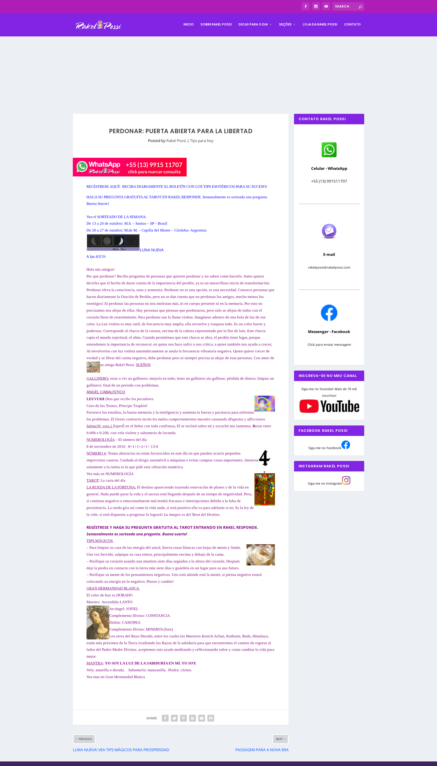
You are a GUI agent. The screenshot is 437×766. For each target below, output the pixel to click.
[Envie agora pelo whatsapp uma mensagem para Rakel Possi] (329, 157)
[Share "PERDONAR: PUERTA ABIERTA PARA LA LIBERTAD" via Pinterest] (183, 718)
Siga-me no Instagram (325, 483)
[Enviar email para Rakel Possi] (329, 242)
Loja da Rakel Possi (320, 25)
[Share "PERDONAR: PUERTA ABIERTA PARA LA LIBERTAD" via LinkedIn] (192, 718)
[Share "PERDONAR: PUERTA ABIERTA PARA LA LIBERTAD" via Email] (201, 718)
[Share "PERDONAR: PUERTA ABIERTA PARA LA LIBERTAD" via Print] (210, 718)
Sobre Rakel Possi (216, 25)
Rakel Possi (176, 140)
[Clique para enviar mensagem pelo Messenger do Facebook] (329, 320)
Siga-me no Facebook (324, 448)
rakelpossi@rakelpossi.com (329, 267)
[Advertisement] (218, 70)
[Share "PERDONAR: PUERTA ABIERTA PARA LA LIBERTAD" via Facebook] (165, 718)
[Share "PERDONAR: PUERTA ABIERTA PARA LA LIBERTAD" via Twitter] (174, 718)
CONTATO (352, 25)
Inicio (188, 25)
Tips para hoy (201, 140)
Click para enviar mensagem (329, 344)
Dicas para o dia (253, 25)
